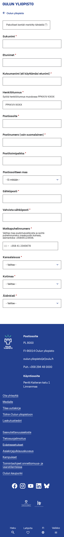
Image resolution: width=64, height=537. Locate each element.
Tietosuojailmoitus (14, 439)
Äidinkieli (9, 296)
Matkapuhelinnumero (16, 229)
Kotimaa (8, 276)
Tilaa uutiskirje (12, 408)
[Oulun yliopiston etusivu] (28, 3)
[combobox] (6, 246)
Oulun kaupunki (12, 473)
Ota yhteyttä (10, 396)
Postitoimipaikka (13, 153)
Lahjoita (28, 528)
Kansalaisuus (11, 257)
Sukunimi (9, 36)
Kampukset (10, 457)
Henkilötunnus (12, 92)
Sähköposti (10, 191)
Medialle (8, 402)
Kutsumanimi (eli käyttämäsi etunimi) (26, 74)
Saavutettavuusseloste (17, 432)
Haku (13, 528)
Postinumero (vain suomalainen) (23, 135)
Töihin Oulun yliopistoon (18, 414)
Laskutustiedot (12, 421)
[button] (56, 530)
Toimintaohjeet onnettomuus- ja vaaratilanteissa (23, 465)
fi (46, 531)
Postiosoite (10, 116)
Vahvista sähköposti (16, 210)
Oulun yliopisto (15, 13)
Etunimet (8, 55)
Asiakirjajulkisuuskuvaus (18, 451)
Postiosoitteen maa (15, 172)
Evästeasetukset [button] (13, 445)
